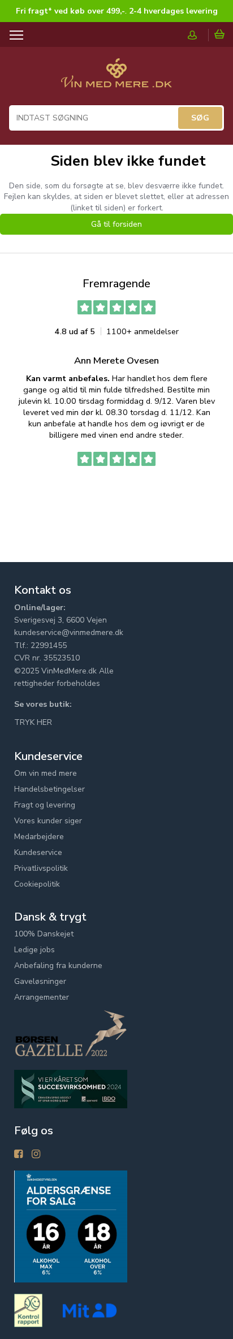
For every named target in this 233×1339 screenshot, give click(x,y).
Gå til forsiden (116, 224)
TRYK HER (33, 722)
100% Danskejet (44, 933)
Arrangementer (41, 997)
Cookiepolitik (37, 884)
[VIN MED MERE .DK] (116, 78)
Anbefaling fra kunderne (58, 965)
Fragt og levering (44, 805)
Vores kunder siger (48, 820)
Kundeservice (38, 852)
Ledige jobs (34, 949)
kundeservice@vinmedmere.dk (68, 632)
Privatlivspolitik (41, 868)
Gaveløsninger (40, 981)
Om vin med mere (45, 773)
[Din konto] (198, 35)
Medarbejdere (39, 836)
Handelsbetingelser (49, 789)
